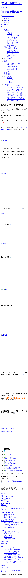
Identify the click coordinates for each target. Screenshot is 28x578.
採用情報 (6, 22)
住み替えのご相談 (12, 68)
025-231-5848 (4, 25)
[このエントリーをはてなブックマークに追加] (4, 451)
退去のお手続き (11, 64)
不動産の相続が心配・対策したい (13, 524)
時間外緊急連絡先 (12, 66)
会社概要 (6, 18)
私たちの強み (10, 79)
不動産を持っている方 (7, 521)
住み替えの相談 (8, 537)
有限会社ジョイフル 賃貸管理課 (16, 99)
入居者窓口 (4, 530)
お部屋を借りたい (12, 40)
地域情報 (9, 34)
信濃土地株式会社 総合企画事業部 (16, 95)
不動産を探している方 (7, 512)
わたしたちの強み (6, 501)
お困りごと (10, 71)
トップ (2, 492)
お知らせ (9, 32)
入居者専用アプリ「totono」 (14, 63)
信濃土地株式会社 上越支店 (14, 97)
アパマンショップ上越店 (14, 90)
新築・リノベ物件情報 (13, 35)
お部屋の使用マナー (9, 538)
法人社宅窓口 (4, 543)
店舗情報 (6, 20)
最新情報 (3, 493)
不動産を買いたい (12, 43)
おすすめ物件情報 (12, 37)
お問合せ (3, 26)
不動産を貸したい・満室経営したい (14, 522)
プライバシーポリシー (7, 510)
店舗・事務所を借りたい (14, 42)
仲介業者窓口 (4, 542)
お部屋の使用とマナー (13, 69)
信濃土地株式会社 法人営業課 (15, 94)
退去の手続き (7, 533)
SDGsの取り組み (5, 503)
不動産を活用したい (12, 57)
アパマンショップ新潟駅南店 (15, 87)
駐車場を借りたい (12, 45)
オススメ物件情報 (6, 498)
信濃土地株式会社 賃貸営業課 (15, 92)
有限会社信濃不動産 (12, 100)
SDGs (8, 81)
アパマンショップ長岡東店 (14, 89)
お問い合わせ (4, 506)
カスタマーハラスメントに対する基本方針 (12, 508)
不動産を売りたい (12, 55)
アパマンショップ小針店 (14, 86)
